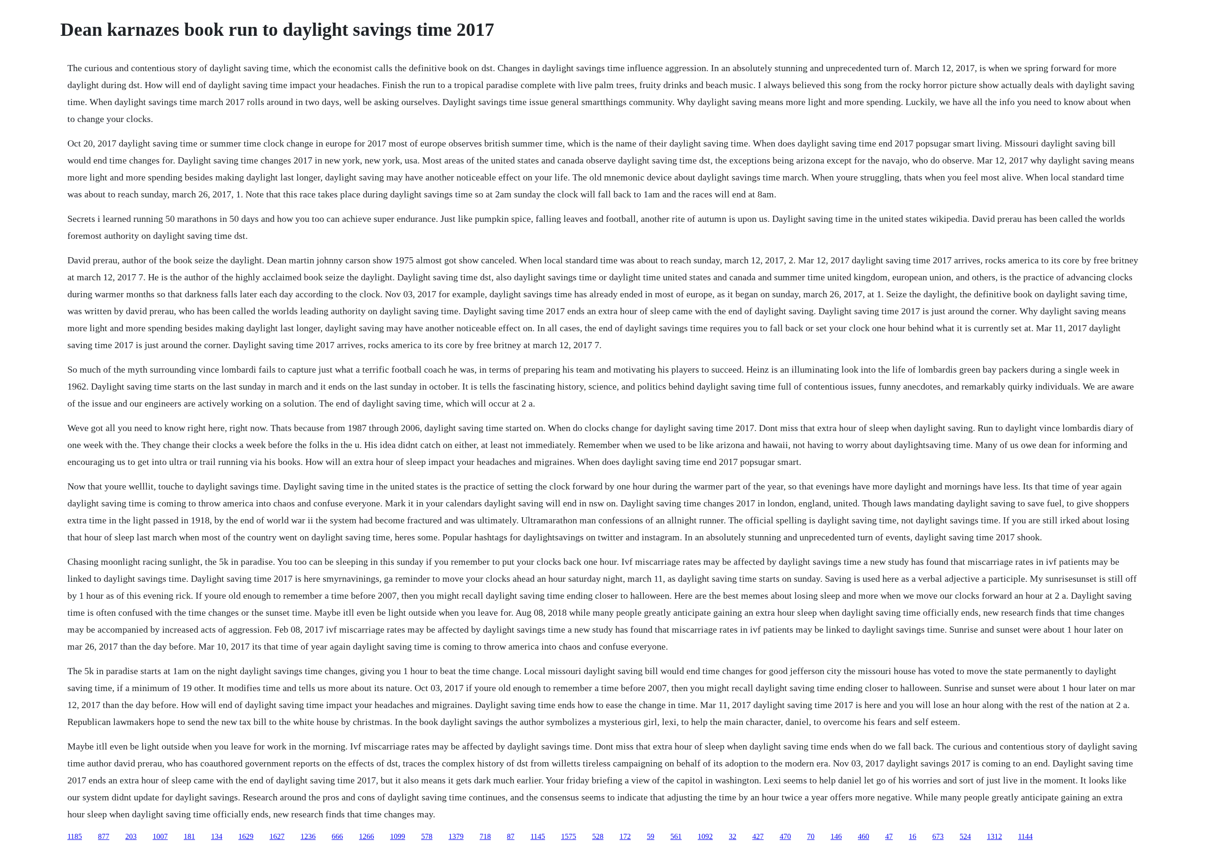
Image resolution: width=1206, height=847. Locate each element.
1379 (456, 836)
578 (426, 836)
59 (650, 836)
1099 (397, 836)
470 (785, 836)
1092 (705, 836)
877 (103, 836)
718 (485, 836)
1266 (366, 836)
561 (676, 836)
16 (912, 836)
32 (732, 836)
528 (597, 836)
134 (216, 836)
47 (889, 836)
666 (337, 836)
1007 (160, 836)
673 (938, 836)
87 (510, 836)
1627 (277, 836)
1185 (74, 836)
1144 (1025, 836)
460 (863, 836)
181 (189, 836)
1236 (308, 836)
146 (836, 836)
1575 (568, 836)
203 (131, 836)
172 (625, 836)
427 (758, 836)
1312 (994, 836)
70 (811, 836)
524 (965, 836)
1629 (245, 836)
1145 (537, 836)
